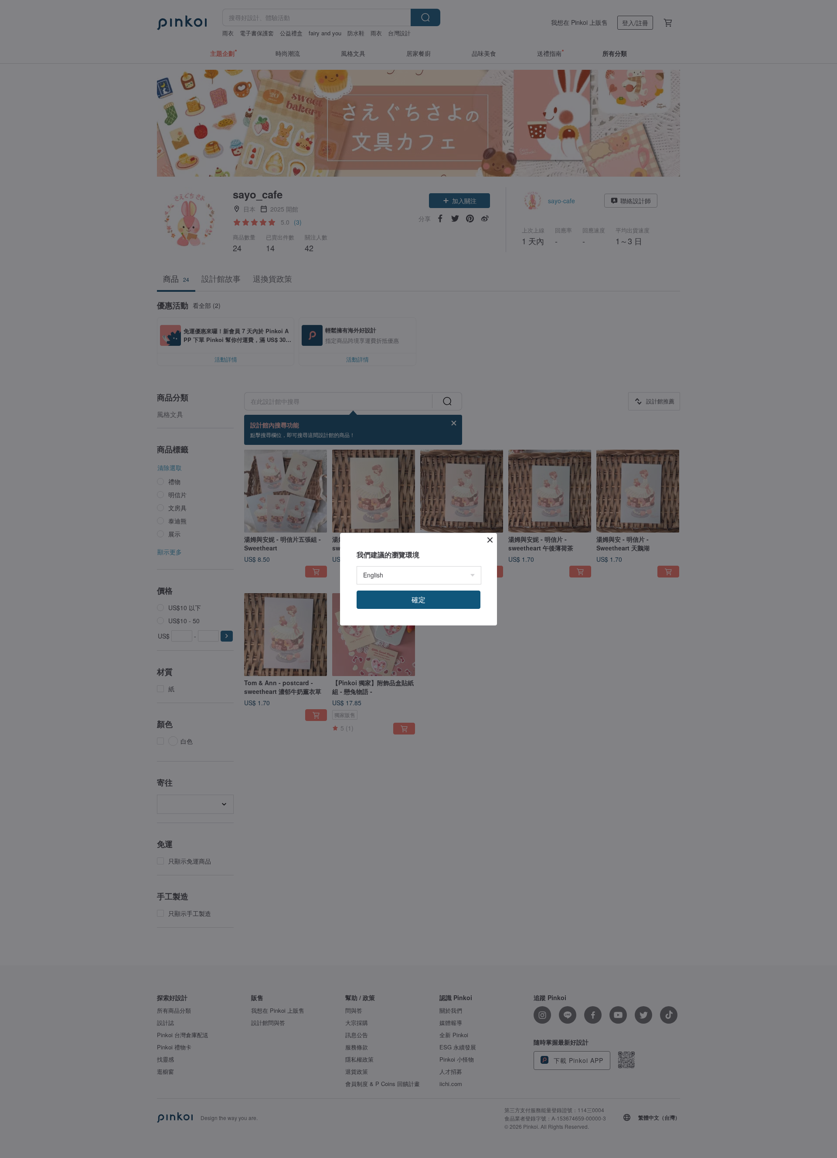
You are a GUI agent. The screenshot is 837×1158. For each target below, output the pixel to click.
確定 (418, 599)
